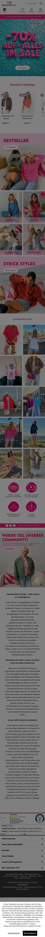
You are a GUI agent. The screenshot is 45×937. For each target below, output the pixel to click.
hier (39, 926)
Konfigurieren (14, 933)
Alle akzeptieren (30, 933)
